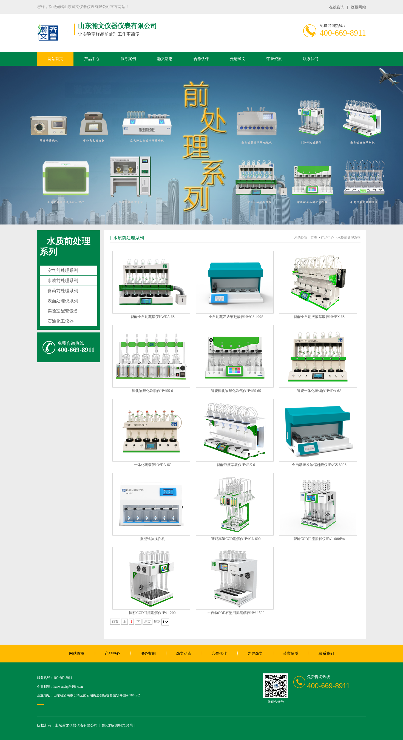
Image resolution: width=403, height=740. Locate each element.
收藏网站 (358, 7)
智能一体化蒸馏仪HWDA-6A (319, 391)
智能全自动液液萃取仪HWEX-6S (319, 317)
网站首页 (55, 59)
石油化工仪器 (60, 321)
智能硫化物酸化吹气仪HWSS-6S (236, 391)
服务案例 (128, 59)
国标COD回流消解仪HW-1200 (152, 613)
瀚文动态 (164, 59)
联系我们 (310, 59)
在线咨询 (336, 7)
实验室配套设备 (62, 311)
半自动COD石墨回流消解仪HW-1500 (236, 613)
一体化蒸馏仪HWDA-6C (152, 465)
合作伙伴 (201, 59)
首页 (314, 238)
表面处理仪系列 (62, 300)
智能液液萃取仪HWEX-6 (236, 465)
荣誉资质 (274, 59)
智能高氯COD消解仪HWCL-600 (236, 539)
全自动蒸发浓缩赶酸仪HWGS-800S (319, 465)
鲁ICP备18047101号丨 (119, 725)
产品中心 (92, 59)
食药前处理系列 (62, 290)
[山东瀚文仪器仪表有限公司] (48, 41)
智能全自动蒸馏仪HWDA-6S (152, 317)
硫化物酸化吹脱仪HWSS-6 (152, 391)
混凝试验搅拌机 (152, 539)
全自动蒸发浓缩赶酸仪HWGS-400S (236, 317)
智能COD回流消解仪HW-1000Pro (319, 539)
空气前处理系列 (62, 270)
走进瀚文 (237, 59)
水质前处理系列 (62, 280)
